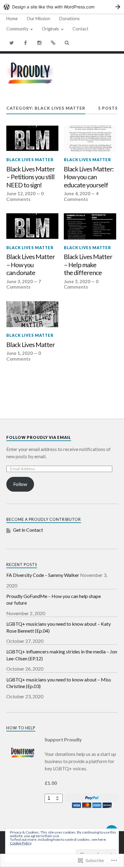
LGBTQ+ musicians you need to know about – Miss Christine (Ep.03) (58, 683)
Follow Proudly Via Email (38, 437)
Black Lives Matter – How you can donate (30, 265)
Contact (80, 28)
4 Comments (81, 196)
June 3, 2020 (19, 281)
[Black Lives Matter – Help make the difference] (90, 226)
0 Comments (25, 196)
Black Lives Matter (30, 159)
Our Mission (38, 18)
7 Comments (23, 284)
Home (12, 18)
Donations (69, 18)
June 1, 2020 (19, 353)
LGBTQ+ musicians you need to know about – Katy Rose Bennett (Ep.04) (58, 627)
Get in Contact (28, 530)
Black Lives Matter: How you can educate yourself (88, 177)
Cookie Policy (21, 843)
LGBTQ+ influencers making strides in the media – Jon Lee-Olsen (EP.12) (61, 655)
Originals (50, 28)
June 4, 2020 (77, 193)
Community (17, 28)
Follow (20, 484)
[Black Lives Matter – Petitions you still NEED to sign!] (32, 139)
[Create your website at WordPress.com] (62, 7)
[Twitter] (11, 42)
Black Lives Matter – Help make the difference (88, 265)
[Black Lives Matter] (32, 314)
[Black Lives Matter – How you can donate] (32, 226)
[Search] (67, 42)
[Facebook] (25, 42)
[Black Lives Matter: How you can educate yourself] (90, 139)
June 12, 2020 (21, 193)
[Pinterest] (53, 42)
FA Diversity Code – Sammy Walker (42, 575)
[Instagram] (39, 42)
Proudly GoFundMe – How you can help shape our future (53, 599)
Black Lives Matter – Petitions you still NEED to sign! (30, 177)
